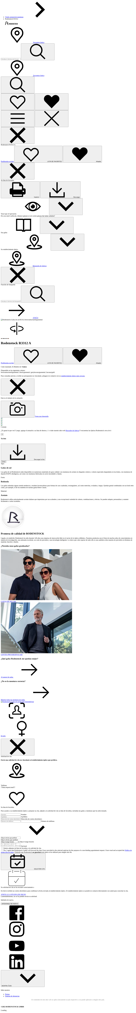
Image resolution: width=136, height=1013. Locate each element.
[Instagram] (17, 936)
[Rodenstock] (11, 24)
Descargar (76, 197)
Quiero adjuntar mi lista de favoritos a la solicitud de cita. (22, 848)
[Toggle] (66, 206)
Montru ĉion (7, 986)
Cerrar (3, 461)
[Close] (51, 118)
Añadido (98, 363)
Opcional (24, 846)
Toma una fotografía (41, 416)
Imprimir (36, 197)
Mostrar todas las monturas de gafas (13, 700)
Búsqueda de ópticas (40, 266)
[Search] (17, 85)
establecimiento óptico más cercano (73, 376)
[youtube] (17, 953)
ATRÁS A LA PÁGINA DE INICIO (13, 894)
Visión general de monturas (14, 17)
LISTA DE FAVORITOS (54, 363)
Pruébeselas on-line (7, 161)
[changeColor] (2, 338)
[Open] (17, 101)
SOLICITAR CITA (39, 869)
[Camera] (17, 409)
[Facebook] (17, 920)
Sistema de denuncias (12, 996)
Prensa (7, 994)
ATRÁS (35, 318)
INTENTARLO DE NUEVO (10, 904)
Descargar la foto (39, 459)
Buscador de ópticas (72, 430)
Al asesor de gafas (7, 677)
